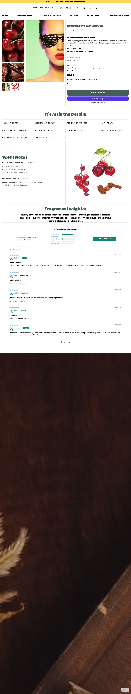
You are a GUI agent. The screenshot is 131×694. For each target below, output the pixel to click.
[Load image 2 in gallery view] (15, 87)
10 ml (69, 69)
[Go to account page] (77, 8)
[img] (14, 255)
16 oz (94, 69)
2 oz (76, 69)
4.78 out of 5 (31, 238)
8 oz (88, 69)
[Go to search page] (84, 8)
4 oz (82, 69)
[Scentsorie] (64, 8)
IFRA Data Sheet (72, 61)
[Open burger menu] (97, 8)
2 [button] (64, 342)
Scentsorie (71, 21)
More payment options (98, 103)
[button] (84, 8)
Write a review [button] (104, 239)
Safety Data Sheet (73, 58)
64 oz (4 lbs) (103, 69)
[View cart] (90, 8)
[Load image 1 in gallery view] (6, 87)
